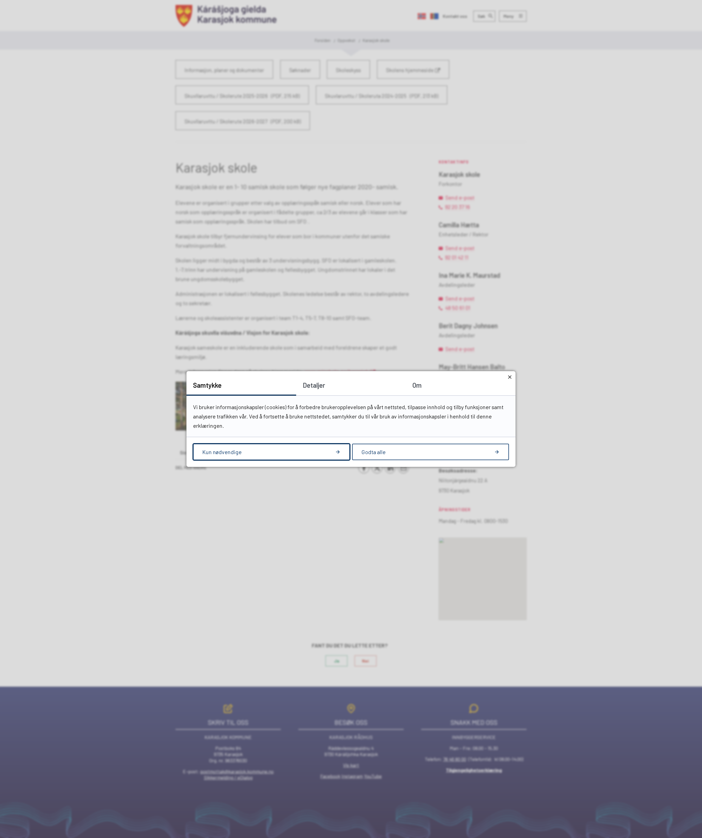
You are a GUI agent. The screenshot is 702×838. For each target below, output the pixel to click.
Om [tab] (417, 385)
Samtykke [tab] (207, 385)
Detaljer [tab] (314, 385)
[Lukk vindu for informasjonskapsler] (509, 377)
